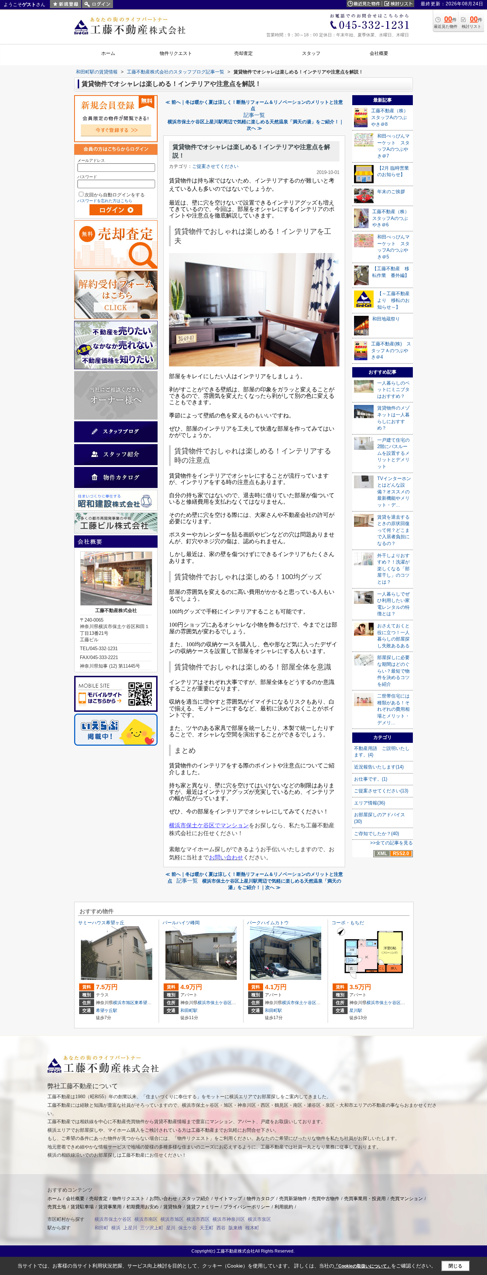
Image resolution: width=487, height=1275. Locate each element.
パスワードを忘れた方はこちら (104, 201)
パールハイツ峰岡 (181, 922)
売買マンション (406, 1198)
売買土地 (56, 1206)
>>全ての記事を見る (391, 842)
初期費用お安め (142, 1206)
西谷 (221, 1227)
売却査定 (98, 1198)
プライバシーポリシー (247, 1206)
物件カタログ (261, 1198)
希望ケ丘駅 (106, 1010)
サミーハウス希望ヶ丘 (101, 922)
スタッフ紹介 (196, 1198)
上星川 (130, 1227)
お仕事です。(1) (370, 779)
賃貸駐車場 (82, 1206)
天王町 (207, 1227)
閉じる (455, 1266)
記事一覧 (254, 115)
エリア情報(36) (369, 803)
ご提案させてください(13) (381, 790)
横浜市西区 (198, 1219)
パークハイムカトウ (268, 922)
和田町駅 (189, 1010)
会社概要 (75, 1198)
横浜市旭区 (123, 1002)
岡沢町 (407, 1002)
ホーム (54, 1198)
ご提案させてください (215, 166)
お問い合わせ (163, 1198)
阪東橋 (235, 1227)
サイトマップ (228, 1198)
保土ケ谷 (187, 1227)
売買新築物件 (293, 1198)
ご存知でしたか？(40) (376, 833)
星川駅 (355, 1010)
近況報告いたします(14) (379, 767)
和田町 (101, 1227)
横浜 (116, 1227)
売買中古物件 (325, 1198)
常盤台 (322, 1002)
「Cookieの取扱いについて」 (362, 1266)
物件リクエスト (128, 1198)
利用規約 (284, 1206)
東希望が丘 (145, 1002)
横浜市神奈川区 (228, 1219)
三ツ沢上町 (151, 1227)
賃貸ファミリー (202, 1206)
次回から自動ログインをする (114, 194)
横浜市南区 (146, 1219)
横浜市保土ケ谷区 (215, 1002)
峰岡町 (238, 1002)
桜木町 (252, 1227)
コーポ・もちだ (348, 922)
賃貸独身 (172, 1206)
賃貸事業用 (110, 1206)
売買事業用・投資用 (365, 1198)
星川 (170, 1227)
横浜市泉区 (259, 1219)
